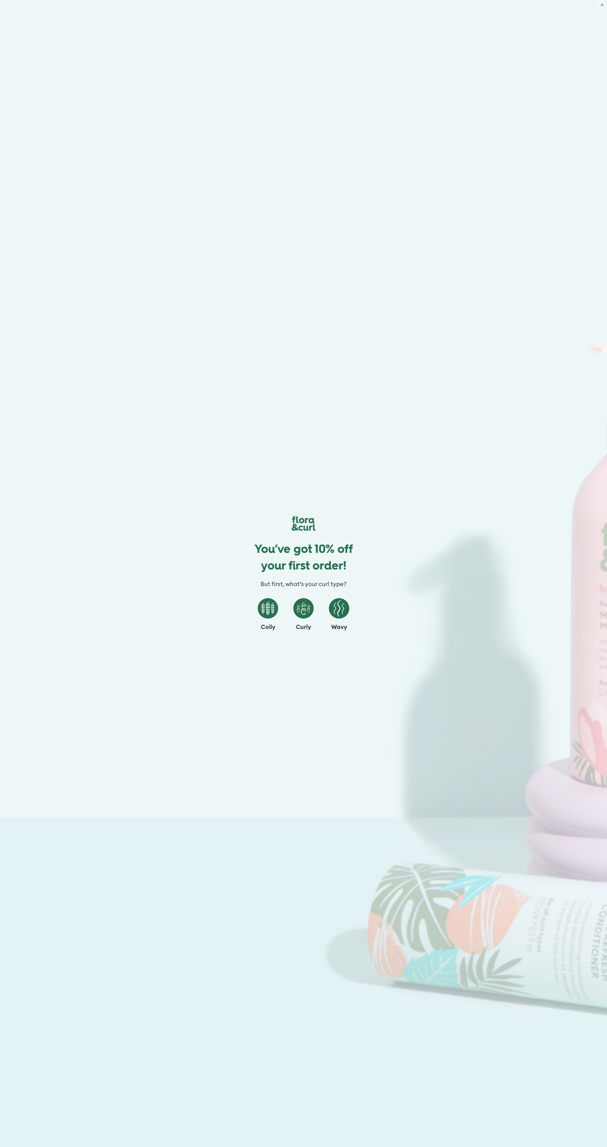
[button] (268, 608)
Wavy (339, 627)
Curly (303, 627)
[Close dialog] (602, 5)
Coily (268, 627)
